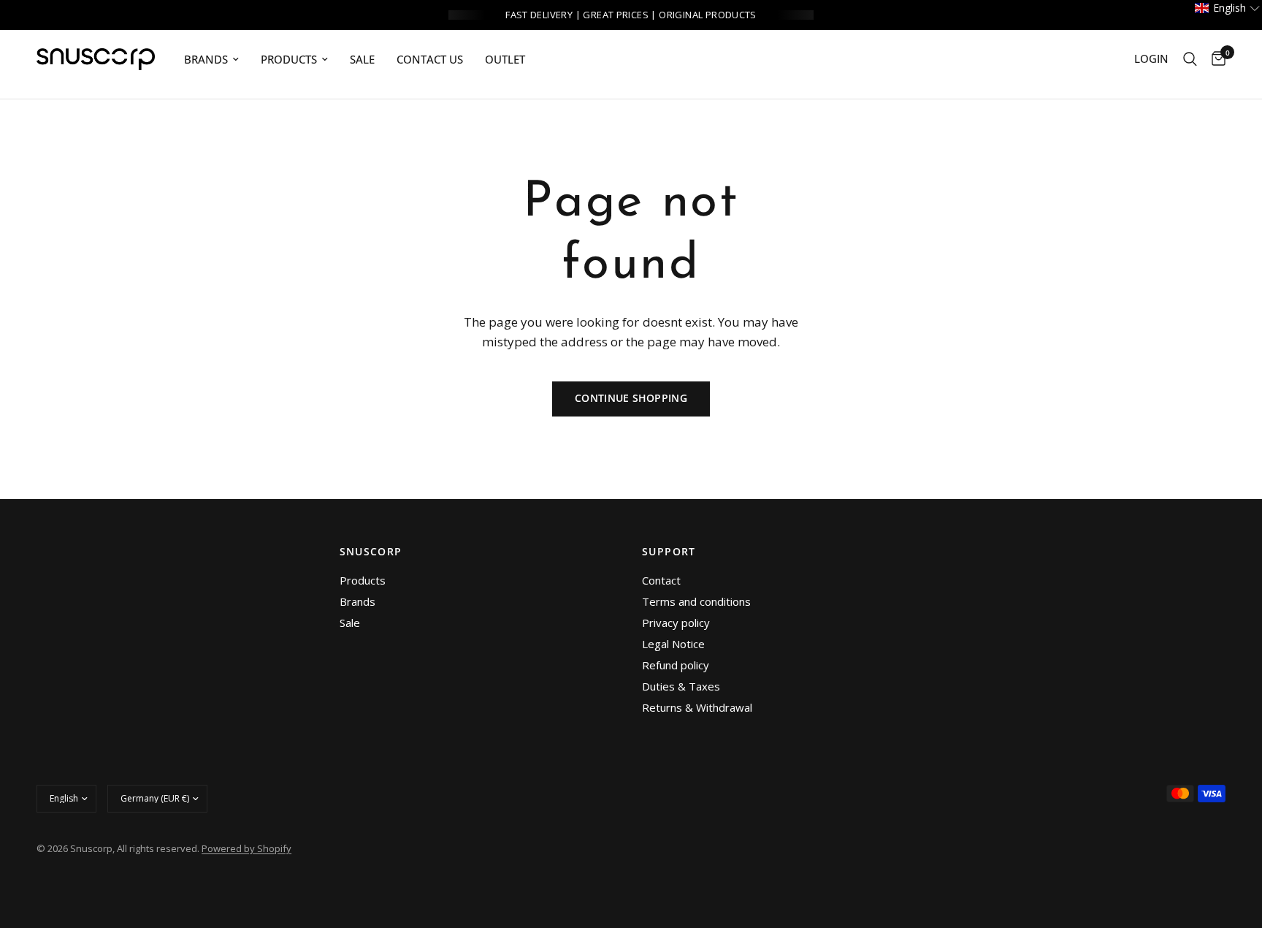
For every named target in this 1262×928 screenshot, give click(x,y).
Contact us (430, 59)
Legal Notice (673, 643)
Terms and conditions (696, 601)
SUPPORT (669, 552)
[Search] (1190, 59)
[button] (1227, 8)
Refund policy (675, 665)
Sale (362, 59)
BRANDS (206, 59)
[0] (1214, 59)
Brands (357, 601)
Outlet (505, 59)
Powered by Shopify (246, 848)
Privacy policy (676, 622)
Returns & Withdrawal (697, 707)
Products (363, 580)
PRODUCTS (289, 59)
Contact (661, 580)
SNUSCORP (371, 552)
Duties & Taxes (681, 686)
